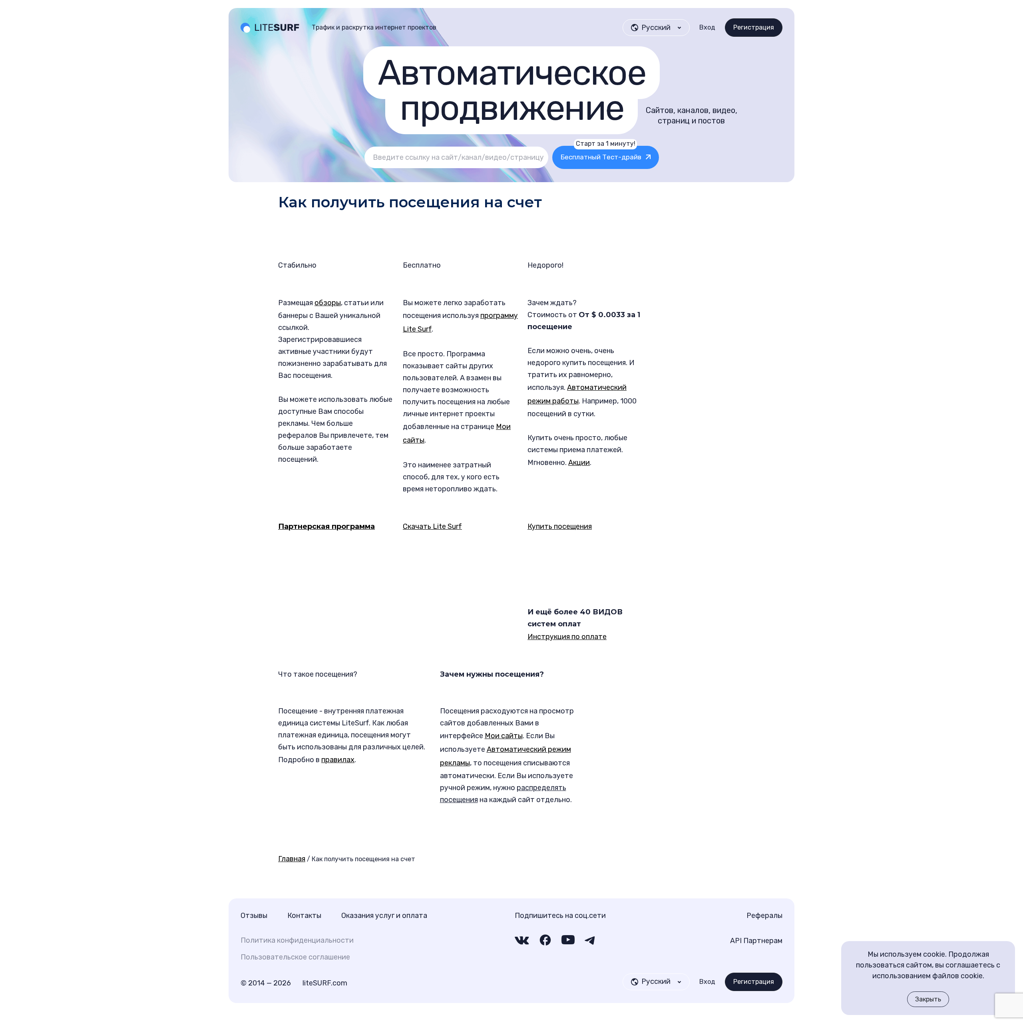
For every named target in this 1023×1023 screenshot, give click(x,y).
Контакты (304, 915)
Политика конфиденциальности (297, 940)
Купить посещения (559, 526)
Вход (707, 27)
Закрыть (928, 999)
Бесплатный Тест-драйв (601, 153)
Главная (291, 858)
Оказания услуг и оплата (384, 915)
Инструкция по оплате (567, 636)
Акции (579, 462)
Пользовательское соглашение (295, 957)
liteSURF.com (325, 983)
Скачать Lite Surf (432, 526)
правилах (337, 759)
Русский (656, 981)
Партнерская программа (326, 526)
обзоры (327, 302)
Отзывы (254, 915)
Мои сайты (504, 735)
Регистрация (753, 27)
